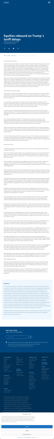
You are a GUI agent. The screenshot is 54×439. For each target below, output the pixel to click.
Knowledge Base (45, 375)
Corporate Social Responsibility (46, 369)
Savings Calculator (31, 376)
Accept (27, 426)
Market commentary (32, 364)
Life (17, 357)
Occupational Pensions (7, 380)
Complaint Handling (44, 372)
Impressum (34, 437)
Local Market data (33, 359)
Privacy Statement (27, 437)
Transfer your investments (7, 367)
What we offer (19, 372)
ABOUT (43, 366)
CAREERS (44, 360)
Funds (5, 361)
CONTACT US (45, 357)
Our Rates (6, 369)
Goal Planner (32, 378)
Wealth (6, 388)
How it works (32, 374)
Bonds (5, 363)
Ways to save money (32, 388)
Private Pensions (8, 377)
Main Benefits (7, 392)
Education (31, 367)
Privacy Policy (45, 377)
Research (31, 366)
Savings (31, 372)
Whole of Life (19, 364)
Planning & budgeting (31, 384)
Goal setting (32, 386)
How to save (32, 381)
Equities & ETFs (7, 365)
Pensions (6, 375)
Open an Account (8, 371)
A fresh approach (8, 390)
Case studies (19, 374)
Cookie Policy (20, 437)
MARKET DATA (33, 357)
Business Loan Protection (19, 360)
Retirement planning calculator (6, 383)
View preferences (27, 434)
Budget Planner (32, 380)
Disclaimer (44, 374)
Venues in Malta (20, 375)
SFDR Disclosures (46, 379)
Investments (7, 357)
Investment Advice (6, 360)
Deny (27, 430)
